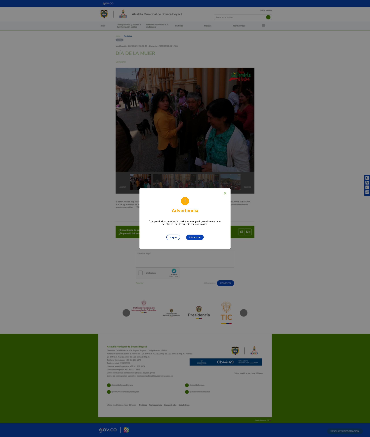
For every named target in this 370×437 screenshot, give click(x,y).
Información (194, 237)
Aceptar (173, 237)
